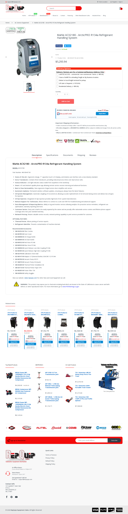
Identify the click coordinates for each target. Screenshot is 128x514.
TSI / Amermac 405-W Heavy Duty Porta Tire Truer (83, 374)
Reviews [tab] (93, 155)
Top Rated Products (11, 365)
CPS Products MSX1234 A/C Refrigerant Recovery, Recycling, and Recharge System (114, 314)
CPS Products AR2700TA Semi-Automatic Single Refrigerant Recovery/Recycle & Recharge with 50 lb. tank (30, 314)
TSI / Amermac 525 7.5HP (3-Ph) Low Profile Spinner (83, 399)
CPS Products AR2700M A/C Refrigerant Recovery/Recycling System (14, 314)
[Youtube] (16, 497)
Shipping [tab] (81, 155)
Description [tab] (37, 155)
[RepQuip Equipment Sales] (15, 8)
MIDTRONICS (39, 365)
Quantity (58, 91)
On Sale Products (71, 365)
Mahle (57, 55)
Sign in (120, 2)
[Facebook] (7, 497)
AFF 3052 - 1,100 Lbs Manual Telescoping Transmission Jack (52, 385)
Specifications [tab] (52, 155)
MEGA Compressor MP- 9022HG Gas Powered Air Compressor (23, 391)
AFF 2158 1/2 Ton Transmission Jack (51, 373)
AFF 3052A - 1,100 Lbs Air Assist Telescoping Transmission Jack (53, 399)
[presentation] (7, 427)
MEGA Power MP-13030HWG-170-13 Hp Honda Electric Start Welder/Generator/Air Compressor (23, 376)
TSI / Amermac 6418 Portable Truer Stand (82, 386)
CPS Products (11, 310)
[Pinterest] (11, 497)
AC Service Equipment (22, 23)
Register (114, 2)
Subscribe (114, 440)
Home (8, 23)
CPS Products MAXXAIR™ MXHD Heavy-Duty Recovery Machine (97, 314)
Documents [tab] (68, 155)
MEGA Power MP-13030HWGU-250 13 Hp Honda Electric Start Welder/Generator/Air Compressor (23, 406)
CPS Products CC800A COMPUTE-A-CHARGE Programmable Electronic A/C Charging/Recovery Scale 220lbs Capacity (64, 314)
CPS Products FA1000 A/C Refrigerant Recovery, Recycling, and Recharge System (80, 314)
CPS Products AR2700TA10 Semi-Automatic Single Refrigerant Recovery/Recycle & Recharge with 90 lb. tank (47, 314)
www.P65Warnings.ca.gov (70, 287)
